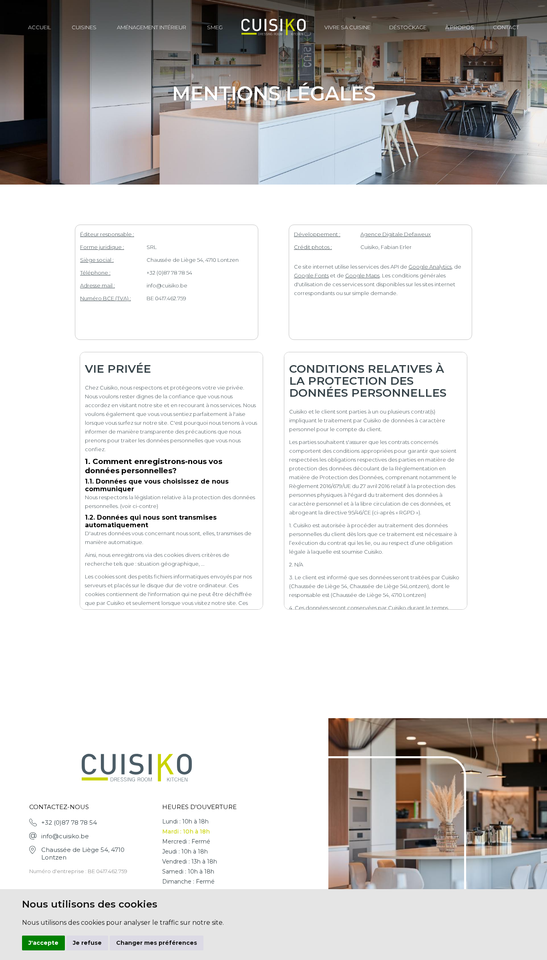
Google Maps (362, 275)
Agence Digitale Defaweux (395, 234)
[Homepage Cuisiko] (273, 28)
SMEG (215, 27)
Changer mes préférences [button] (156, 942)
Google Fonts (311, 275)
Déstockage (407, 27)
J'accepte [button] (43, 942)
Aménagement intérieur (151, 27)
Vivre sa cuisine (347, 27)
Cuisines (84, 27)
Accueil (39, 27)
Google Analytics (430, 266)
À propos (459, 27)
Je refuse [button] (87, 942)
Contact (506, 27)
